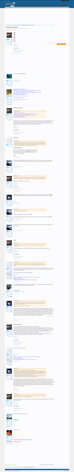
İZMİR (11, 439)
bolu (11, 293)
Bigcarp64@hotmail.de (16, 48)
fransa (11, 377)
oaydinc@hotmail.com (18, 80)
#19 (53, 421)
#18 (53, 410)
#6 (53, 167)
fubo (7, 201)
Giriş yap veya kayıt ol (65, 0)
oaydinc (7, 80)
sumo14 (7, 291)
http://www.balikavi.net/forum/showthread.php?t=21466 (20, 99)
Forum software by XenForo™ (12, 470)
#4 (53, 134)
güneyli (7, 167)
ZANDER (7, 268)
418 (11, 168)
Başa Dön (66, 469)
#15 (53, 344)
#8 (53, 203)
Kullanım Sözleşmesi (66, 470)
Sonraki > (14, 464)
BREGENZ (11, 357)
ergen (7, 144)
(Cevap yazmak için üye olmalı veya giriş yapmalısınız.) (46, 464)
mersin (11, 169)
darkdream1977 (15, 100)
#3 (53, 100)
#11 (53, 258)
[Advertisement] (30, 16)
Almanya (11, 41)
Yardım (60, 469)
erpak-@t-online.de (15, 47)
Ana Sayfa (63, 469)
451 (11, 97)
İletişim (58, 469)
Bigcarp (23, 28)
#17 (53, 390)
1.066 (11, 270)
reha (7, 436)
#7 (53, 191)
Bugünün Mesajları (8, 7)
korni (7, 420)
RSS (68, 469)
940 (11, 438)
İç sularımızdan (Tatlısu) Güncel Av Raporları (14, 28)
